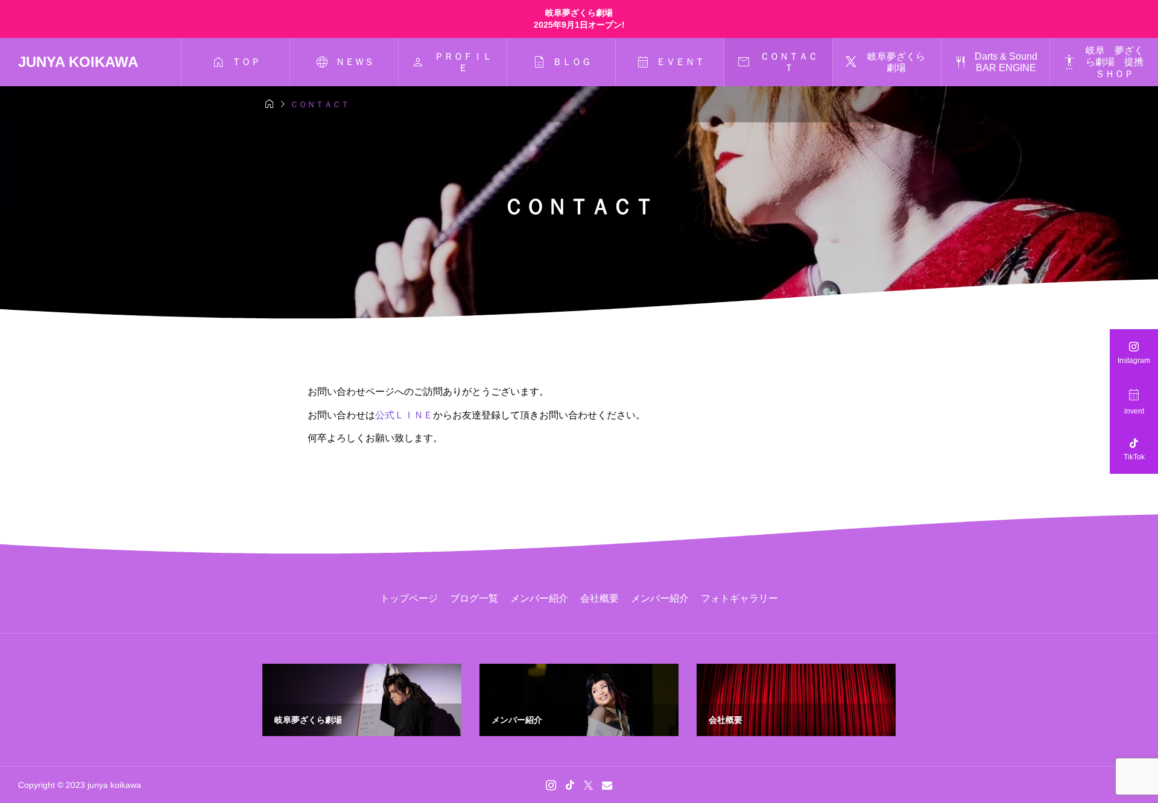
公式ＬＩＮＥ (404, 415)
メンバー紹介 (539, 598)
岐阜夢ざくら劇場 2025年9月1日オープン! (579, 19)
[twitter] (588, 785)
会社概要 (599, 598)
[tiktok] (570, 785)
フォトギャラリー (739, 598)
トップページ (409, 598)
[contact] (607, 785)
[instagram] (551, 784)
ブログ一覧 (474, 598)
